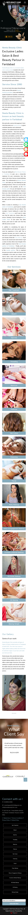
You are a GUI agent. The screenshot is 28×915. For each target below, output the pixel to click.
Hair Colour (15, 854)
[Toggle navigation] (24, 2)
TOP (25, 780)
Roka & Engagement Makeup (15, 873)
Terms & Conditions (17, 818)
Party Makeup (18, 237)
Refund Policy (15, 820)
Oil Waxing (15, 887)
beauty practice (17, 125)
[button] (2, 21)
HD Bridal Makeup (15, 882)
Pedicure (15, 849)
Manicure (15, 844)
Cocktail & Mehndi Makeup (15, 877)
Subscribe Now (14, 903)
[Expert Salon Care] (8, 776)
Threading (15, 839)
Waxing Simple (15, 892)
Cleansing (15, 858)
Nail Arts (15, 834)
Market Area (6, 818)
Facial (15, 863)
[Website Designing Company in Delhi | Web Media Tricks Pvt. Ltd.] (14, 913)
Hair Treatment (10, 213)
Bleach (15, 830)
